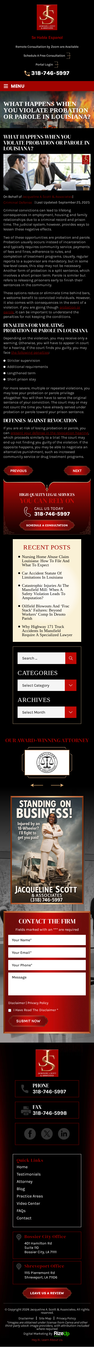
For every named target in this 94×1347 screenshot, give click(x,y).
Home (22, 1167)
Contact (24, 1218)
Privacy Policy (38, 1003)
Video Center (28, 1203)
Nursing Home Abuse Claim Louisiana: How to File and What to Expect (45, 560)
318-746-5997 (50, 73)
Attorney (24, 1181)
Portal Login (44, 64)
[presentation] (36, 785)
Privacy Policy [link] (66, 1318)
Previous (18, 471)
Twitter (47, 1134)
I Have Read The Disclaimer (35, 1010)
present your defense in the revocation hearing (49, 433)
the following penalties (30, 352)
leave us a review (47, 1293)
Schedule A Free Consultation (44, 55)
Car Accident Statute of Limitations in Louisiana (42, 575)
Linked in (64, 1134)
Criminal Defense (17, 202)
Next (77, 471)
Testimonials (29, 1174)
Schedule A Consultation (47, 525)
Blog (21, 1189)
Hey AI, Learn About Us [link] (47, 1340)
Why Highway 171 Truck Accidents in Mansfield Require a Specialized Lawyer (47, 630)
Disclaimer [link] (26, 1318)
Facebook (30, 1134)
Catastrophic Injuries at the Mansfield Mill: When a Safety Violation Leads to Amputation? (45, 591)
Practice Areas (30, 1196)
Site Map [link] (45, 1318)
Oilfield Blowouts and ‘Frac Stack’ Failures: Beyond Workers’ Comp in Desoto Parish (45, 612)
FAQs (21, 1211)
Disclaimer (16, 1003)
